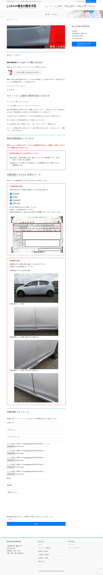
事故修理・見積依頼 (43, 551)
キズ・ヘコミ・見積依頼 (44, 547)
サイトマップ (72, 544)
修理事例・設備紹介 (44, 554)
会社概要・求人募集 (43, 558)
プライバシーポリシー (21, 418)
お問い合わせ (91, 1)
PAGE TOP (99, 556)
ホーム (39, 544)
